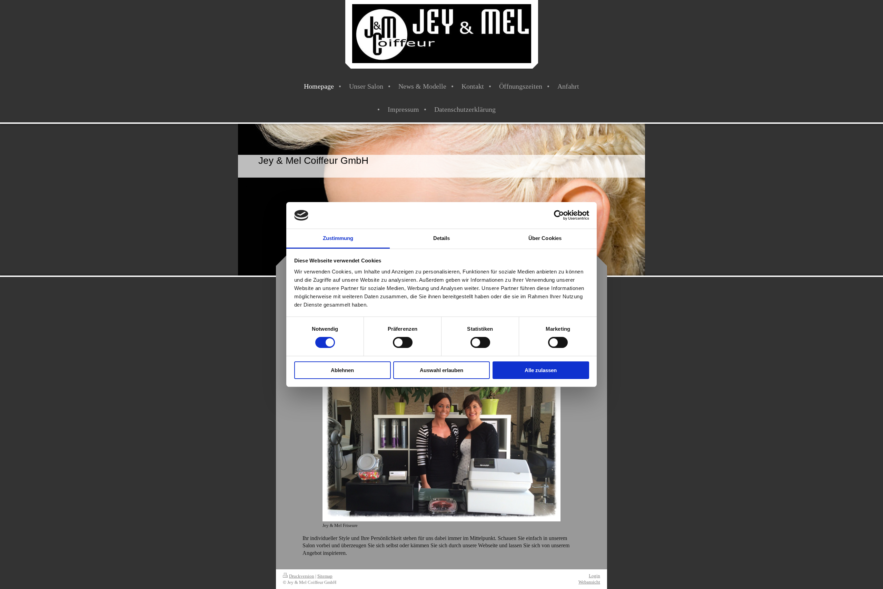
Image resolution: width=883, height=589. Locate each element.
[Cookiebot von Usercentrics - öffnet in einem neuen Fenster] (559, 215)
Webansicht (589, 582)
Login (594, 575)
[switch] (403, 342)
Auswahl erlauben (441, 370)
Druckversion (301, 576)
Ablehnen (342, 370)
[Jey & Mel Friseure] (441, 432)
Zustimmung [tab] (338, 238)
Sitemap (325, 576)
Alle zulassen (541, 370)
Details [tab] (441, 238)
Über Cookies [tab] (545, 238)
